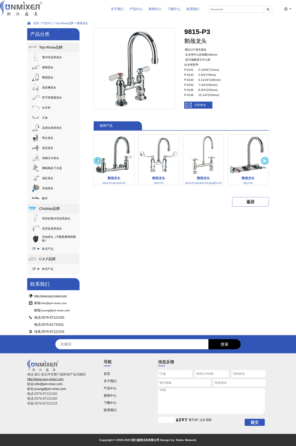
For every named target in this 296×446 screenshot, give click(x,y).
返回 (250, 202)
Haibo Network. (186, 440)
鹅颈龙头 (82, 23)
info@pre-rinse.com (54, 303)
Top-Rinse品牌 (64, 23)
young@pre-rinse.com (55, 310)
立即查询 (200, 105)
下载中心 (174, 9)
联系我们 (192, 9)
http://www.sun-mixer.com (50, 295)
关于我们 (117, 9)
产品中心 (136, 9)
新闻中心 (155, 9)
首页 (36, 23)
